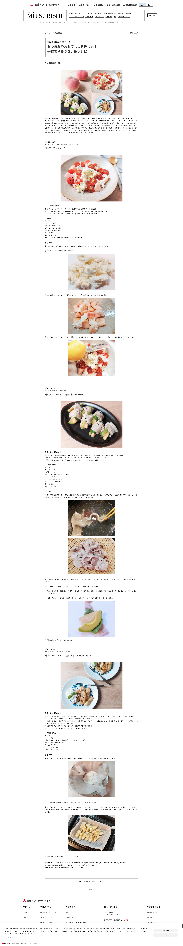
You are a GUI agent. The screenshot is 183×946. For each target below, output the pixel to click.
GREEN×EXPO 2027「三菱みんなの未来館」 (112, 913)
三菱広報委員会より (124, 17)
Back (91, 889)
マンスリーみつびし (46, 923)
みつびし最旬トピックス (48, 912)
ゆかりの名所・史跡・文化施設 (76, 923)
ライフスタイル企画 (101, 14)
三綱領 (25, 912)
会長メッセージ (152, 912)
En (149, 5)
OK (166, 935)
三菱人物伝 (69, 918)
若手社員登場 (112, 14)
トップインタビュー (87, 14)
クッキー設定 (165, 930)
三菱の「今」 (84, 5)
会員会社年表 (151, 923)
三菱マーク (26, 918)
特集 (115, 17)
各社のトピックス (74, 14)
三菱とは (71, 5)
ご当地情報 (127, 14)
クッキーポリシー (9, 937)
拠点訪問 (120, 14)
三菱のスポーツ (99, 17)
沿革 (67, 912)
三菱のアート (89, 17)
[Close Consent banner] (180, 926)
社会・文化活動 (113, 5)
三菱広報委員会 (130, 5)
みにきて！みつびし (46, 918)
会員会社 (149, 918)
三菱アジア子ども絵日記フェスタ (114, 920)
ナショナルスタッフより (76, 17)
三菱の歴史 (98, 5)
